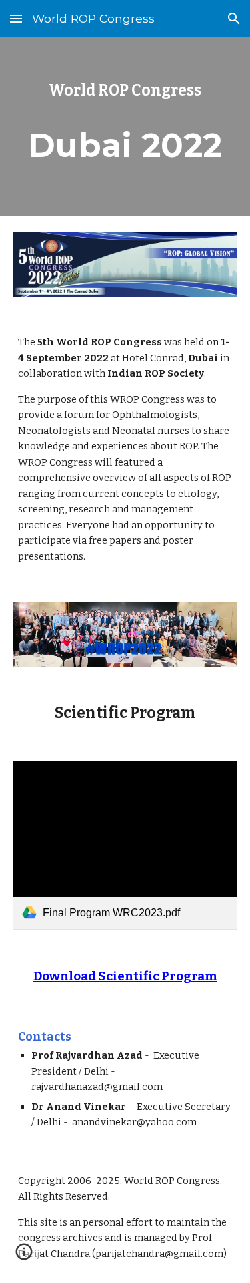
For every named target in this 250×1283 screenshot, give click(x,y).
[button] (16, 18)
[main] (125, 91)
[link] (125, 845)
